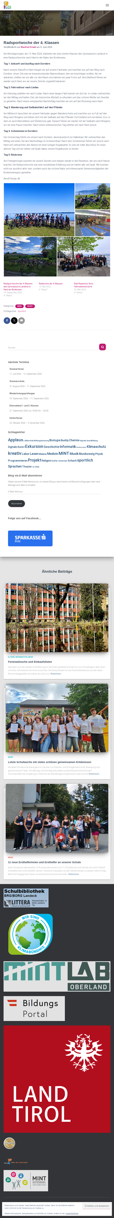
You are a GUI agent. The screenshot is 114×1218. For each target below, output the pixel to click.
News (19, 306)
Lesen (34, 454)
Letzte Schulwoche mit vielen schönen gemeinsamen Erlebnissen (49, 762)
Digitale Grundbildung (89, 441)
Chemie (74, 440)
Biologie (54, 440)
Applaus (15, 440)
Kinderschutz (81, 447)
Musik (74, 454)
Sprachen (15, 466)
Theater (27, 466)
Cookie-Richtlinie (72, 1213)
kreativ (14, 453)
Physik (99, 453)
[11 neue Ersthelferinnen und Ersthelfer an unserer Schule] (57, 818)
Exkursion (34, 446)
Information (21, 657)
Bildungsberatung (41, 441)
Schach (72, 460)
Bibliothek (29, 441)
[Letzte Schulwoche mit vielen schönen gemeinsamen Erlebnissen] (57, 718)
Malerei (43, 454)
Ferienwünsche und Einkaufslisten (30, 661)
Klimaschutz (96, 447)
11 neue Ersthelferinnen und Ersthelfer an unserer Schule (44, 862)
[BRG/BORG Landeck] (8, 5)
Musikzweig (87, 454)
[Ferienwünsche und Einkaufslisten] (57, 617)
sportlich (22, 311)
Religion (47, 460)
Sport (30, 306)
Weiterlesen (55, 674)
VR (33, 467)
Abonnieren (16, 503)
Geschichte (51, 447)
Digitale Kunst (16, 446)
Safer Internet (59, 460)
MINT (64, 453)
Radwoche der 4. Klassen (51, 283)
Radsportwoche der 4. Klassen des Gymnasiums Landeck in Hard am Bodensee (18, 286)
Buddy (65, 440)
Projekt (34, 460)
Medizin (52, 454)
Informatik (68, 447)
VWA (37, 467)
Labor (26, 454)
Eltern (11, 657)
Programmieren (17, 460)
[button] (39, 210)
